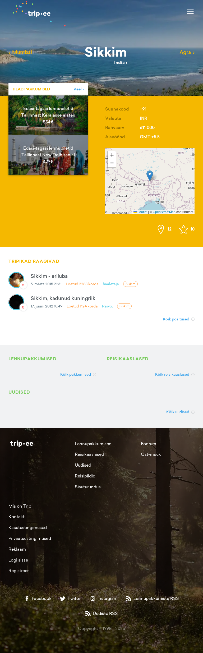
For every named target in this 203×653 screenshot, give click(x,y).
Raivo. (107, 306)
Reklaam (17, 549)
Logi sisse (18, 560)
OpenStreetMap (164, 211)
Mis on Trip (19, 506)
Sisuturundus (88, 487)
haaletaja (111, 283)
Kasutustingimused (27, 527)
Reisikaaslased (89, 454)
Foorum (148, 444)
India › (120, 62)
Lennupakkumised (93, 444)
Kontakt (16, 516)
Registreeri (19, 570)
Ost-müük (151, 454)
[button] (149, 175)
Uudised (83, 465)
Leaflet (142, 211)
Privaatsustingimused (29, 538)
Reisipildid (85, 476)
